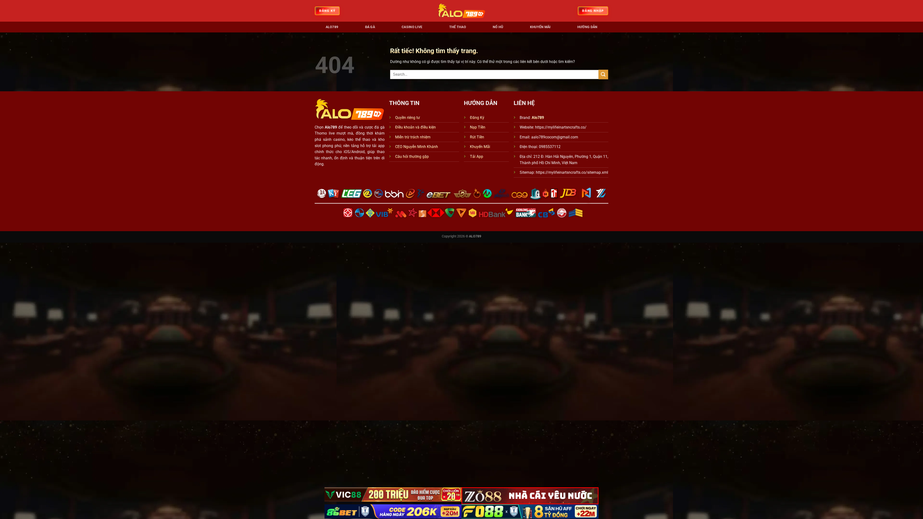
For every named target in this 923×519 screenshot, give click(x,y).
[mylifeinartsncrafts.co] (461, 10)
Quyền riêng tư (407, 117)
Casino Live (412, 27)
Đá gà (370, 27)
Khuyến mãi (540, 27)
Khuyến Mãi (480, 146)
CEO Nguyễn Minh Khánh (416, 146)
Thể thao (457, 27)
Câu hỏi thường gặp (412, 156)
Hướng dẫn (587, 27)
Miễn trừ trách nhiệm (412, 137)
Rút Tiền (477, 137)
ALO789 (332, 27)
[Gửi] (603, 74)
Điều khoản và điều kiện (415, 127)
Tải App (476, 156)
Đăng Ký (477, 117)
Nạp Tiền (477, 127)
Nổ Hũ (498, 27)
